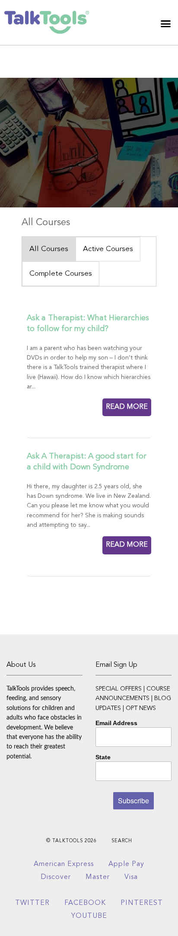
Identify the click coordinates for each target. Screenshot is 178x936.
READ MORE (127, 407)
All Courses (48, 249)
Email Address (116, 723)
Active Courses (108, 249)
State (103, 757)
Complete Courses (60, 273)
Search (121, 841)
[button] (166, 23)
